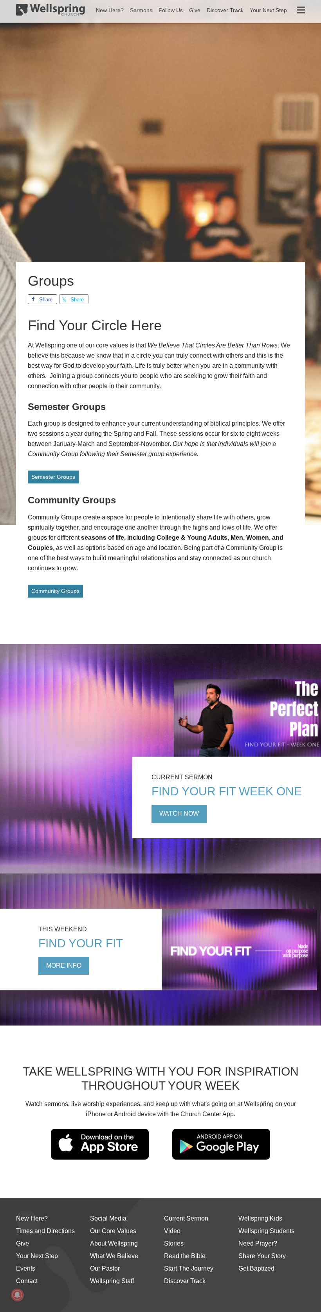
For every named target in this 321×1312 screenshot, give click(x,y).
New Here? (32, 1218)
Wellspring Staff (112, 1281)
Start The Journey (188, 1268)
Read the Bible (185, 1256)
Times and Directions (45, 1231)
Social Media (108, 1218)
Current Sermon (186, 1218)
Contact (27, 1281)
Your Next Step (37, 1256)
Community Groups (55, 591)
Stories (174, 1243)
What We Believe (114, 1256)
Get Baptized (256, 1268)
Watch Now (179, 813)
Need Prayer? (257, 1243)
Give (22, 1243)
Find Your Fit (80, 943)
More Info (63, 965)
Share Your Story (262, 1256)
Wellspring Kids (260, 1218)
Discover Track (185, 1281)
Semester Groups (53, 477)
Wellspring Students (266, 1231)
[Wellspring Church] (50, 11)
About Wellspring (114, 1243)
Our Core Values (113, 1231)
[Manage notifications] (17, 1295)
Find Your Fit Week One (226, 791)
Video (172, 1231)
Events (25, 1268)
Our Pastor (105, 1268)
